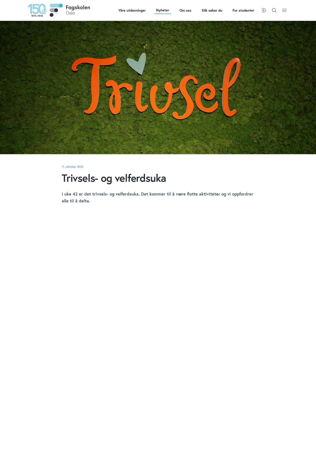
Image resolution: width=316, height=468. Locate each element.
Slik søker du (212, 10)
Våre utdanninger (132, 10)
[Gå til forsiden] (58, 10)
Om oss (185, 10)
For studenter (243, 10)
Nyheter (162, 10)
